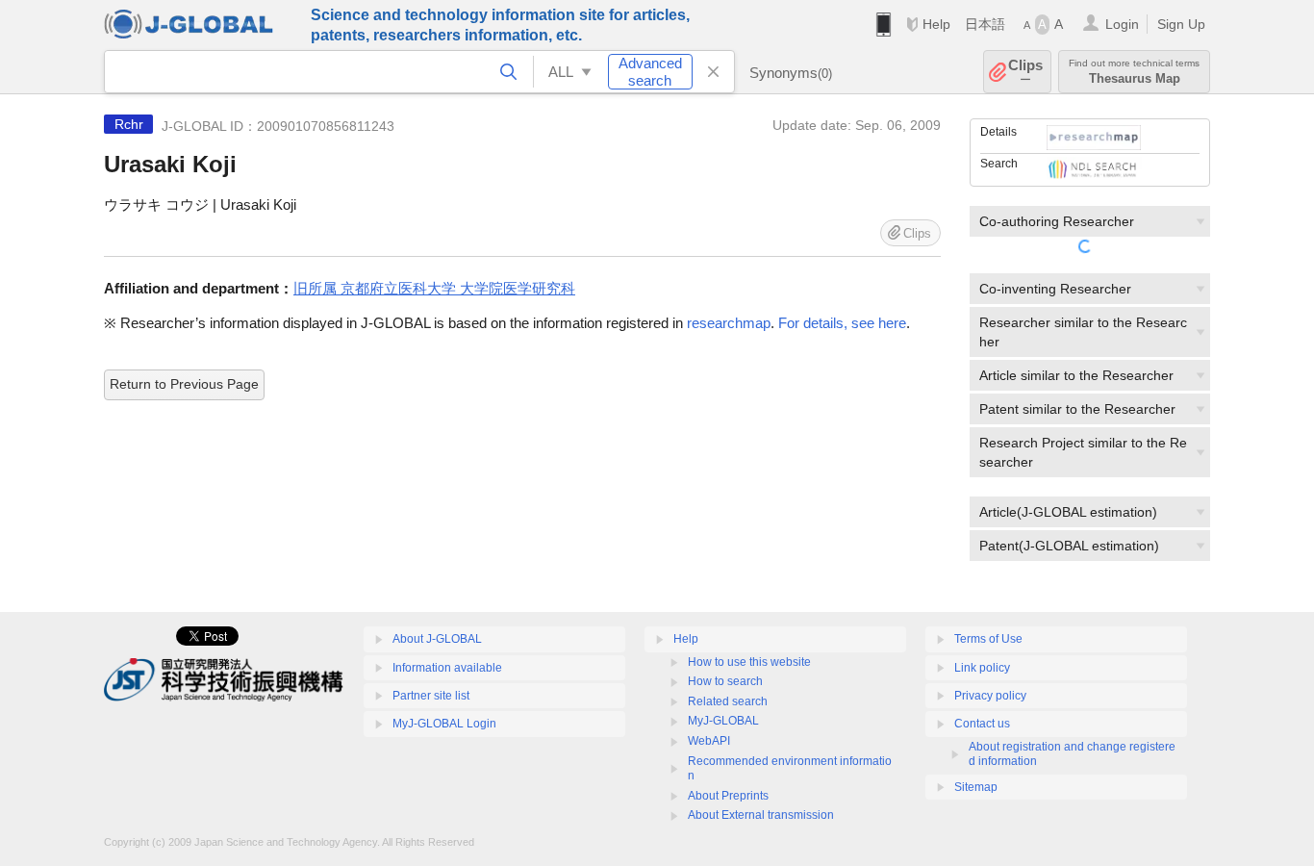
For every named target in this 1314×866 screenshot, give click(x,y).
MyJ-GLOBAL (723, 720)
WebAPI (709, 741)
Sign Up (1181, 24)
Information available (447, 668)
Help (936, 24)
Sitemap (976, 787)
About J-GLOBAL (437, 639)
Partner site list (430, 695)
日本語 (985, 24)
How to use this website (749, 662)
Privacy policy (990, 695)
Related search (728, 701)
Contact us (982, 723)
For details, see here (842, 323)
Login (1122, 24)
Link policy (982, 668)
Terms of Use (988, 639)
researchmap (729, 323)
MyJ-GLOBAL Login (444, 723)
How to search (725, 681)
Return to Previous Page (184, 384)
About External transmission (761, 815)
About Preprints (728, 795)
